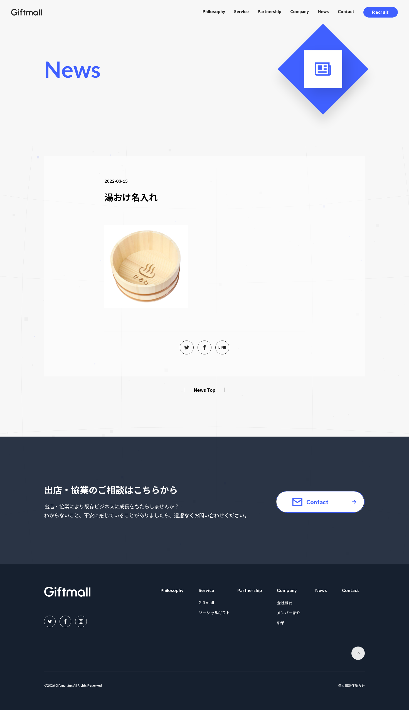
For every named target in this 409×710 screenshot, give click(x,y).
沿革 (281, 622)
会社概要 (284, 602)
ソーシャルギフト (214, 612)
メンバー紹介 (288, 612)
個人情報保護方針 (351, 686)
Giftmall (206, 602)
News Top (204, 390)
